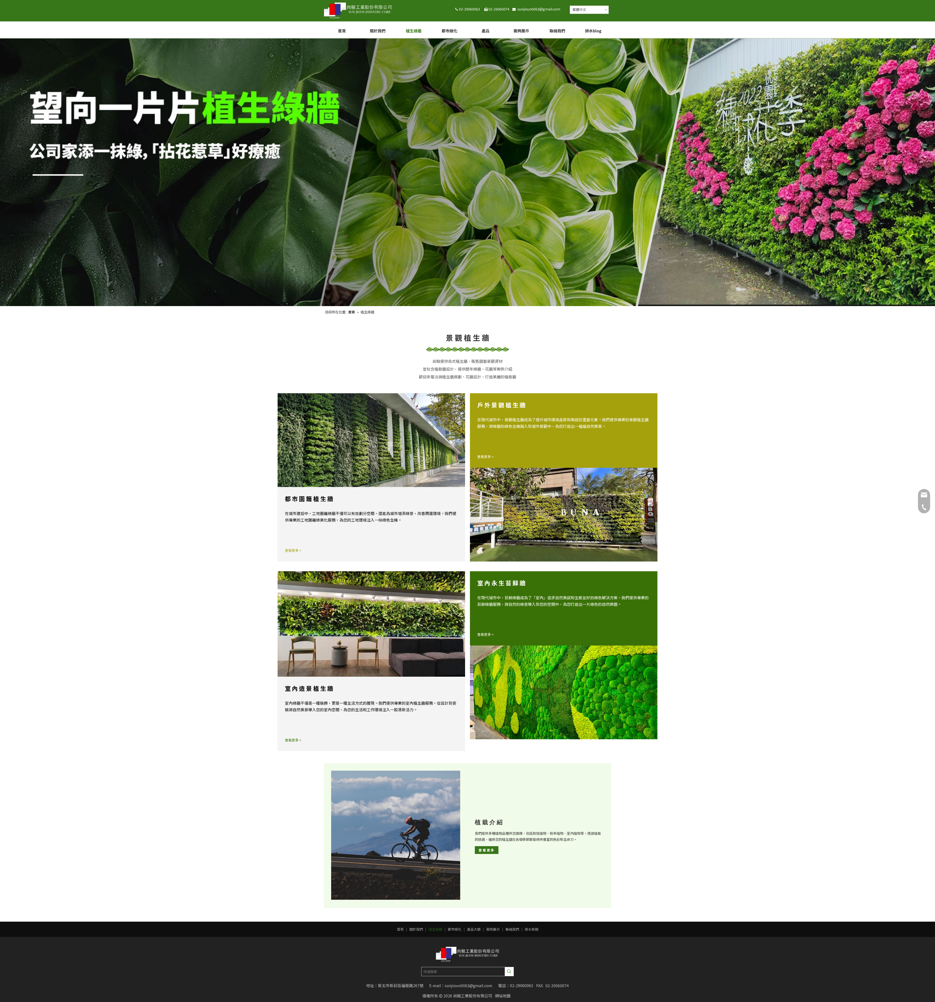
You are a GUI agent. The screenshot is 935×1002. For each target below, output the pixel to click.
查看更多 (486, 850)
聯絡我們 (512, 929)
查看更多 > (293, 550)
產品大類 (474, 929)
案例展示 (493, 929)
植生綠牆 (435, 929)
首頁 (400, 929)
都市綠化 (454, 929)
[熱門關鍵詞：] (509, 971)
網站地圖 (503, 996)
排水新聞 (531, 929)
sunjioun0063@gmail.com (539, 9)
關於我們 (416, 929)
